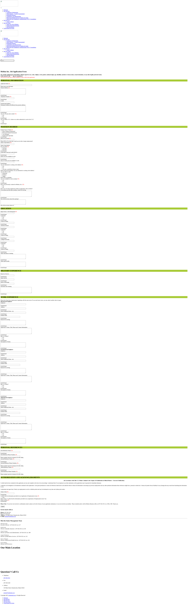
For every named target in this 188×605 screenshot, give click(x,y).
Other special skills (5, 261)
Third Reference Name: (7, 467)
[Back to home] (9, 6)
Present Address (5, 87)
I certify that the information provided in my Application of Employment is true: (20, 496)
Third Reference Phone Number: (9, 471)
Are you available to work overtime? (10, 179)
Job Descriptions (10, 27)
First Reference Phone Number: (9, 454)
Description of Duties (6, 341)
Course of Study (4, 221)
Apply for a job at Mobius (12, 24)
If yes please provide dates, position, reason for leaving (13, 190)
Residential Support (11, 15)
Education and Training (6, 286)
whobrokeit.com (12, 595)
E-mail (2, 100)
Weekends (4, 173)
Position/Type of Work (7, 129)
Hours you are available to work (8, 156)
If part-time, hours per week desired (9, 152)
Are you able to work (6, 171)
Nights (3, 176)
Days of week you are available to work (10, 160)
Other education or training (7, 253)
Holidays (4, 174)
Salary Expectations (6, 142)
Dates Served (4, 278)
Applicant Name (5, 83)
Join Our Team (7, 23)
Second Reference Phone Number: (9, 463)
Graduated (3, 215)
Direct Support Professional (8, 131)
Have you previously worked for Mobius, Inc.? (12, 184)
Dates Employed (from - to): (7, 311)
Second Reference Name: (7, 459)
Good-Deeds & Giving (9, 28)
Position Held (4, 315)
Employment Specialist (7, 135)
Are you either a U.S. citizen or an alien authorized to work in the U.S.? (17, 119)
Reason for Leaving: (5, 319)
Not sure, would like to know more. (10, 169)
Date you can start (6, 138)
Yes (3, 115)
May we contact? (5, 336)
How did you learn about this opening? (10, 199)
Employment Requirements (12, 25)
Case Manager (5, 134)
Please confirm (5, 500)
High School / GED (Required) (9, 211)
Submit (2, 506)
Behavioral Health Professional (9, 132)
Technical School (5, 225)
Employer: (3, 302)
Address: (3, 307)
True (3, 497)
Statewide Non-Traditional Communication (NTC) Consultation (21, 19)
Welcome (6, 9)
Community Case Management (13, 16)
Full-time (4, 148)
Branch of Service (5, 273)
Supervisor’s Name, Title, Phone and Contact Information (14, 327)
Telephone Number (6, 96)
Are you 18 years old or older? (8, 113)
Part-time (4, 149)
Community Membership (12, 12)
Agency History (10, 21)
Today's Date (4, 491)
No (3, 116)
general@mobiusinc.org (10, 516)
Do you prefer (5, 146)
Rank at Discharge (5, 282)
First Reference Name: (7, 450)
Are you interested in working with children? (12, 164)
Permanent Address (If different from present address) (13, 105)
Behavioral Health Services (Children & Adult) (17, 17)
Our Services (7, 11)
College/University (5, 239)
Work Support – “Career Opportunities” (15, 13)
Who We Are (7, 20)
